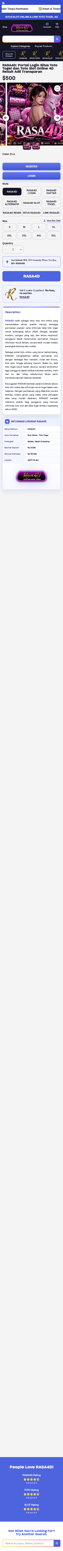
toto (7, 387)
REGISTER (31, 166)
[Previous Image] (6, 117)
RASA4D (31, 276)
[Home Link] (22, 28)
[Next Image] (57, 117)
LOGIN (31, 175)
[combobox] (28, 39)
